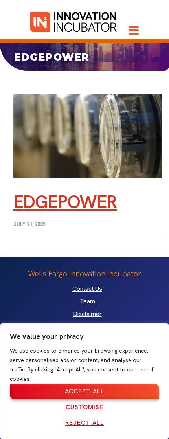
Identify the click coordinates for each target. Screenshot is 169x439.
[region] (84, 381)
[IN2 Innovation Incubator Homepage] (73, 20)
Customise (84, 407)
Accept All (84, 391)
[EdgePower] (87, 136)
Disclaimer (87, 314)
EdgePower (65, 201)
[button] (134, 30)
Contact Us (87, 289)
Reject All (84, 423)
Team (87, 301)
